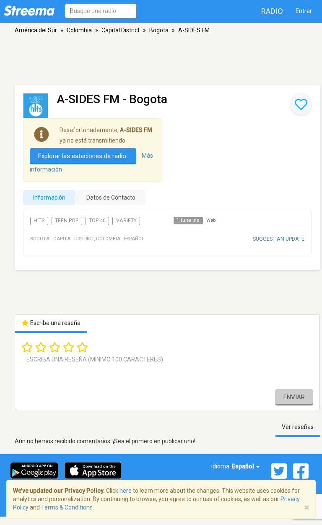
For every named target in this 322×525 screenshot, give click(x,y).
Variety (126, 221)
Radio (272, 11)
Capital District (120, 30)
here (125, 490)
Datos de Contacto (110, 197)
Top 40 (97, 221)
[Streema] (29, 10)
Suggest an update (278, 239)
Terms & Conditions (67, 507)
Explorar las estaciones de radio (83, 156)
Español (243, 466)
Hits (39, 221)
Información (49, 197)
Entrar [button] (304, 11)
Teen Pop (66, 221)
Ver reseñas (298, 427)
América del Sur (36, 30)
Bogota (159, 30)
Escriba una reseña (54, 323)
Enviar (294, 397)
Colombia (79, 30)
